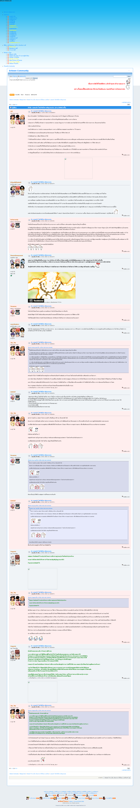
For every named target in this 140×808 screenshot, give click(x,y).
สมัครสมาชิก (23, 76)
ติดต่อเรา (71, 801)
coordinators (14, 324)
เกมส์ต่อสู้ (12, 22)
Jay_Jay (13, 342)
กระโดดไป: (100, 777)
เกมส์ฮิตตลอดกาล (93, 793)
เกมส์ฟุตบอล (13, 35)
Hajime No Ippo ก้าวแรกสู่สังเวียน (19, 55)
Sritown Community (19, 71)
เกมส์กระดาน (13, 18)
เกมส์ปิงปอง (12, 32)
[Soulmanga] (11, 275)
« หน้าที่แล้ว (124, 102)
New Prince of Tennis (15, 60)
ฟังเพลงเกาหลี (13, 48)
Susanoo (13, 306)
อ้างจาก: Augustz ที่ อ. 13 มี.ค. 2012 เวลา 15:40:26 (39, 597)
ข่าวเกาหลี (12, 50)
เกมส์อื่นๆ (12, 41)
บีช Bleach (59, 798)
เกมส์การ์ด (12, 16)
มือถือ (83, 801)
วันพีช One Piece (46, 798)
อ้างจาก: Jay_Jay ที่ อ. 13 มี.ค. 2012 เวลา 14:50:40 (39, 460)
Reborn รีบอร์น (13, 63)
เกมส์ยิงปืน (12, 36)
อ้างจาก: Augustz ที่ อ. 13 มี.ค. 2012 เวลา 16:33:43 (39, 710)
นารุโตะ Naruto (33, 798)
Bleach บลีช (12, 54)
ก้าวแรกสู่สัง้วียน (109, 798)
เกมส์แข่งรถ (12, 19)
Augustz (13, 551)
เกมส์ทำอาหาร (57, 791)
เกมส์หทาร (12, 39)
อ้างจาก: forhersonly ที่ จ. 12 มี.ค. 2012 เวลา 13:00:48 (40, 347)
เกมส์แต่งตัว (51, 791)
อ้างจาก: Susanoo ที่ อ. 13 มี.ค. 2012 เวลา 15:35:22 (39, 505)
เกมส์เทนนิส (12, 28)
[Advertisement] (34, 6)
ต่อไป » (129, 102)
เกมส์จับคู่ (12, 21)
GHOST (13, 392)
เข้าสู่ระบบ (14, 76)
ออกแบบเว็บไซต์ (77, 801)
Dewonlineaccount (16, 255)
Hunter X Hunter (14, 57)
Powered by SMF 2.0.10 (61, 805)
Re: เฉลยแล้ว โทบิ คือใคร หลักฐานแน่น (41, 111)
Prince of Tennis (95, 798)
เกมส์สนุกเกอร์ (13, 38)
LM (11, 111)
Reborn (69, 798)
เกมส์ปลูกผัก (63, 791)
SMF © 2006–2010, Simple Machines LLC (76, 805)
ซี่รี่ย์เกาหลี (50, 795)
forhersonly (14, 219)
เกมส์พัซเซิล (12, 33)
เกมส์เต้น (12, 24)
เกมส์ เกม (46, 791)
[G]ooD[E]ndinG (15, 182)
